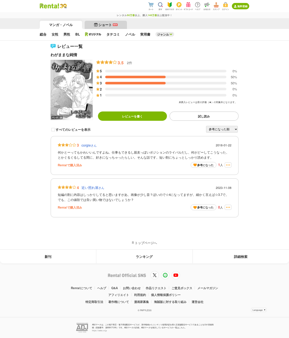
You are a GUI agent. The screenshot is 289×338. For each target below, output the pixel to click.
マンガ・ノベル (61, 24)
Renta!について (81, 288)
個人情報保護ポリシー (166, 295)
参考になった (205, 165)
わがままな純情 (64, 54)
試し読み (204, 116)
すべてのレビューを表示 (73, 129)
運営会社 (198, 302)
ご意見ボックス (182, 288)
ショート (107, 24)
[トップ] (49, 5)
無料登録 (242, 6)
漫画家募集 (141, 302)
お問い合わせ (132, 288)
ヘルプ (101, 288)
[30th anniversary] (63, 6)
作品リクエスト (156, 288)
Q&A (114, 288)
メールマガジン (207, 288)
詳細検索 (241, 256)
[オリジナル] (93, 34)
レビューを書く (132, 116)
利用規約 (140, 295)
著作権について (118, 302)
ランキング (144, 256)
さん (89, 145)
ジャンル (163, 34)
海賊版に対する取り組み (170, 302)
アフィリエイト (118, 295)
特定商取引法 (94, 302)
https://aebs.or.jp (99, 330)
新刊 (48, 256)
